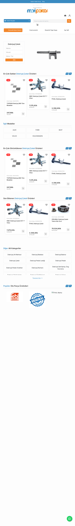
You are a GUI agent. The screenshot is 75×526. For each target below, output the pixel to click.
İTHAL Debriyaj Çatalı (59, 99)
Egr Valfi (66, 30)
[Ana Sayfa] (37, 11)
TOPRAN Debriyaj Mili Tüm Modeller (15, 104)
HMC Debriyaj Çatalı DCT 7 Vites (38, 97)
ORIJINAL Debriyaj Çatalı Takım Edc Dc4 (60, 220)
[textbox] (8, 48)
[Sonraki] (70, 74)
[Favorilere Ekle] (23, 80)
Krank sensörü (34, 30)
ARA (14, 60)
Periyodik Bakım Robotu (14, 30)
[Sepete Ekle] (23, 113)
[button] (17, 20)
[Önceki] (67, 74)
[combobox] (14, 48)
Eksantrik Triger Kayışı (51, 30)
